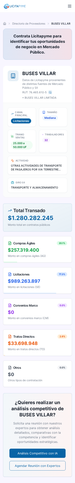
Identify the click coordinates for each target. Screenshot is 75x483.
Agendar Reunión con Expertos (37, 466)
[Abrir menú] (69, 6)
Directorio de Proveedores (28, 23)
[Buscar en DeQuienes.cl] (50, 92)
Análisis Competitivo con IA (38, 453)
